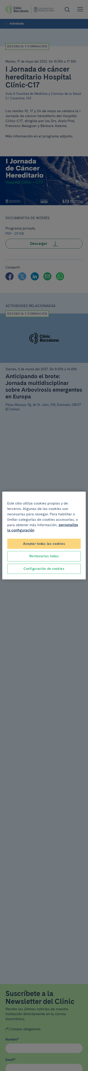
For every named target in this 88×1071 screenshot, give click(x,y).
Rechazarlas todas (44, 556)
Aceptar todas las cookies (44, 543)
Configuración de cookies (44, 568)
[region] (44, 535)
